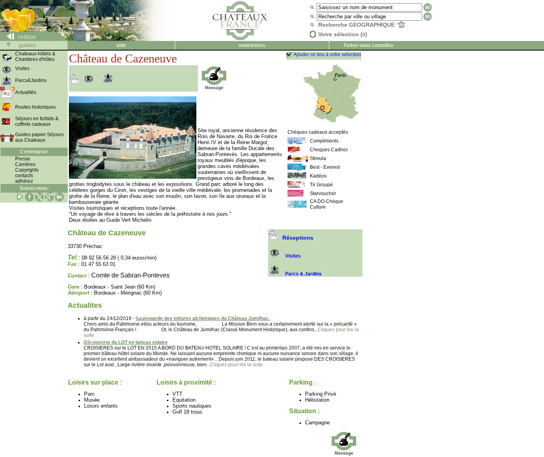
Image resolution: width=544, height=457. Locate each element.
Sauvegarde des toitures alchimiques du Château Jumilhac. (202, 318)
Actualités (25, 92)
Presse (22, 159)
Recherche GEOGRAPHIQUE (357, 24)
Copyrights (27, 170)
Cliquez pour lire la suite (236, 364)
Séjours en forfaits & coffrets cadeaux (37, 121)
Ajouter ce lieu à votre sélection (327, 54)
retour (26, 36)
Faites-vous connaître (368, 45)
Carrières (25, 164)
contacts (24, 175)
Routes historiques (35, 107)
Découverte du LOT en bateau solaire (126, 342)
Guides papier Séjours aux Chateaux (39, 137)
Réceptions (297, 237)
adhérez (24, 181)
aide (121, 45)
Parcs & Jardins (303, 274)
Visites (293, 256)
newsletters (252, 45)
